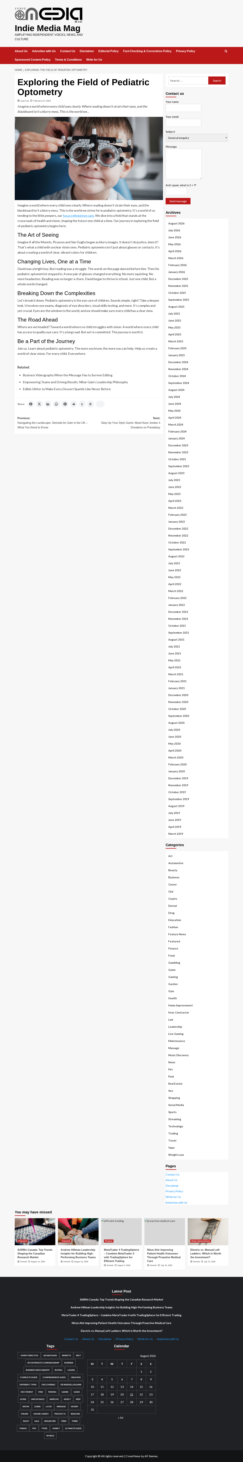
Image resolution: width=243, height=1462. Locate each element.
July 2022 (174, 563)
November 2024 (178, 369)
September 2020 (178, 715)
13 (122, 1386)
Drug (171, 912)
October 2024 (177, 376)
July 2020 (174, 729)
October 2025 (177, 292)
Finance (173, 948)
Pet (170, 1069)
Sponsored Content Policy (33, 59)
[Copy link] (100, 404)
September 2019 (178, 799)
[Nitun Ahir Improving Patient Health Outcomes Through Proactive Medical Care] (164, 1231)
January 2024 (176, 438)
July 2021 (174, 646)
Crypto (172, 898)
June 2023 (174, 487)
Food (171, 955)
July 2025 (174, 313)
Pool (171, 1076)
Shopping (174, 1097)
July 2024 (174, 396)
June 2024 (174, 403)
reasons (75, 1414)
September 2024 (178, 382)
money (74, 1406)
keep (78, 1399)
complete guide (28, 1377)
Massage (173, 1048)
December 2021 (178, 611)
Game (172, 969)
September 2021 (178, 632)
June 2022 (174, 570)
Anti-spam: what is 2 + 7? (181, 185)
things (23, 1428)
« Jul (120, 1417)
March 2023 (175, 507)
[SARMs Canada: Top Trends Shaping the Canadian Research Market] (35, 1231)
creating (76, 1377)
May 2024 (174, 410)
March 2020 (175, 757)
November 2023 (178, 452)
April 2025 (174, 334)
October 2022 (177, 542)
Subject (170, 131)
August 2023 (176, 473)
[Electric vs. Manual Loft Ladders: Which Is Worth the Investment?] (208, 1231)
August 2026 (176, 223)
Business (173, 877)
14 (131, 1386)
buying (58, 1370)
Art (170, 856)
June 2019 (174, 819)
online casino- (41, 1414)
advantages (50, 1355)
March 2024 (175, 424)
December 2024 (178, 362)
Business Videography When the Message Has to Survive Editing (67, 375)
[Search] (226, 51)
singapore (50, 1421)
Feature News (177, 934)
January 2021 (176, 688)
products (60, 1414)
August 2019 (176, 806)
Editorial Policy (108, 51)
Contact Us (67, 51)
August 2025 (176, 306)
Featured (174, 941)
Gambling (174, 962)
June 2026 (174, 237)
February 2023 (177, 514)
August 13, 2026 (81, 1262)
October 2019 (177, 792)
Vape (171, 1147)
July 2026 (174, 230)
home (23, 1399)
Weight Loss (176, 1154)
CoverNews (133, 1456)
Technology (175, 1126)
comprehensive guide (54, 1377)
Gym (171, 991)
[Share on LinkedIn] (47, 404)
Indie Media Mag (47, 28)
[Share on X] (39, 404)
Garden (173, 984)
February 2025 (177, 348)
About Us (21, 51)
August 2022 (176, 556)
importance (37, 1399)
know (26, 1406)
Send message (178, 201)
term (63, 1421)
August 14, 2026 (38, 1262)
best (78, 1355)
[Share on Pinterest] (65, 404)
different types (28, 1384)
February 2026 (177, 265)
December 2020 (178, 695)
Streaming (174, 1119)
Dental (172, 905)
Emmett (23, 1262)
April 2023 (174, 500)
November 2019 (178, 785)
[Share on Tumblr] (82, 404)
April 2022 (174, 584)
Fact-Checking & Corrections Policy (147, 51)
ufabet (56, 1428)
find (40, 1392)
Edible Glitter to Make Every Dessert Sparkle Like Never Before (67, 389)
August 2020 (176, 722)
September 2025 (178, 299)
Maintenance (176, 1040)
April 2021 (174, 667)
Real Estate (175, 1083)
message (61, 1406)
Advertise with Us (44, 51)
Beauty (172, 870)
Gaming (173, 976)
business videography (38, 1370)
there (75, 1421)
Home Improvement (180, 1005)
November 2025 (178, 285)
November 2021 (178, 618)
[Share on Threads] (90, 404)
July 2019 (174, 812)
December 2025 (178, 278)
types (44, 1428)
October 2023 (177, 459)
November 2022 (178, 535)
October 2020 (177, 708)
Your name (172, 101)
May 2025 (174, 327)
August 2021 (176, 639)
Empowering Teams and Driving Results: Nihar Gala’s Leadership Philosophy (75, 382)
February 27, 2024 (42, 100)
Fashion (173, 927)
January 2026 (176, 272)
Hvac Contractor (178, 1012)
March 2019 (175, 833)
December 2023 (178, 445)
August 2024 (176, 389)
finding (52, 1392)
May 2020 (174, 743)
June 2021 (174, 653)
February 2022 (177, 597)
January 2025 (176, 355)
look (49, 1406)
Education (174, 920)
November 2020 (178, 702)
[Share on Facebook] (30, 404)
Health (172, 998)
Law (170, 1019)
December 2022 (178, 528)
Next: (130, 423)
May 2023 (174, 493)
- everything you (29, 1355)
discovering (48, 1384)
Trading (173, 1133)
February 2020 (177, 764)
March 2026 (175, 258)
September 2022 (178, 549)
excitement (27, 1392)
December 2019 (178, 778)
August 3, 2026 (123, 1265)
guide (77, 1392)
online (24, 1414)
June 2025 (174, 320)
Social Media (176, 1105)
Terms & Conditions (68, 59)
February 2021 (177, 681)
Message (171, 146)
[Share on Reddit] (73, 404)
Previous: (52, 423)
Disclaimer (87, 51)
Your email (172, 116)
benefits (66, 1355)
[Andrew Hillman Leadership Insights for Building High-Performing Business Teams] (78, 1231)
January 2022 (176, 604)
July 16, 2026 (166, 1265)
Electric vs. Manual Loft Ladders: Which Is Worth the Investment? (205, 1253)
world (50, 1435)
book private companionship (43, 1363)
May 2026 (174, 244)
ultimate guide (73, 1428)
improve (54, 1399)
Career (172, 884)
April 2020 (174, 750)
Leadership (175, 1026)
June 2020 (174, 736)
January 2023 (176, 521)
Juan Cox (24, 100)
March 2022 (175, 591)
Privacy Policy (185, 51)
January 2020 (176, 771)
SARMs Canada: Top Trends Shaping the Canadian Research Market (34, 1253)
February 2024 (177, 431)
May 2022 (174, 577)
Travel (172, 1140)
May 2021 (174, 660)
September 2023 (178, 466)
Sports (172, 1112)
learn (37, 1406)
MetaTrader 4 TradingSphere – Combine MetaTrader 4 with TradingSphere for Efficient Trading (121, 1315)
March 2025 (175, 341)
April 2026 (174, 251)
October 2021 (177, 625)
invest (67, 1399)
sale (37, 1421)
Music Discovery (178, 1055)
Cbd (170, 891)
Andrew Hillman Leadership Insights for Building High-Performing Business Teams (78, 1253)
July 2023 (174, 480)
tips (34, 1428)
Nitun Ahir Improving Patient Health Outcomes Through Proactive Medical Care (121, 1323)
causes (71, 1370)
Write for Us (94, 59)
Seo (170, 1090)
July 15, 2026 (209, 1262)
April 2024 (174, 417)
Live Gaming (176, 1033)
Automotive (175, 863)
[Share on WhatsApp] (56, 404)
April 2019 (174, 826)
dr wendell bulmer (70, 1384)
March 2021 (175, 674)
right (26, 1421)
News (171, 1062)
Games (65, 1392)
